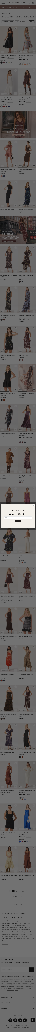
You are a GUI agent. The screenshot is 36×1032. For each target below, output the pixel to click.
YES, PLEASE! (18, 521)
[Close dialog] (34, 505)
